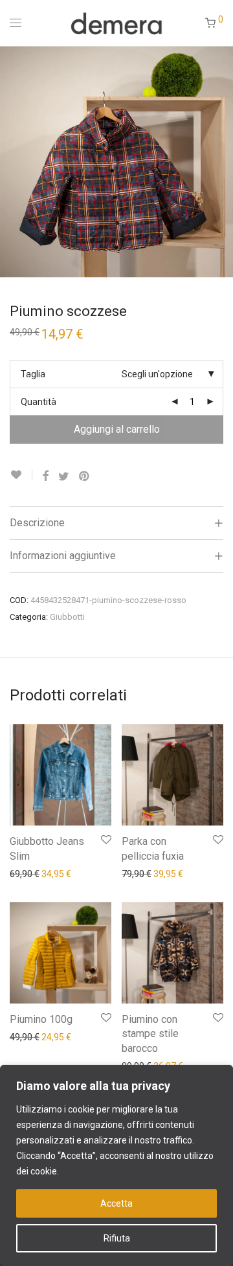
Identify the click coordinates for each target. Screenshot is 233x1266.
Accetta (116, 1203)
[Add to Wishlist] (21, 475)
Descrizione (37, 523)
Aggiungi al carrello (117, 429)
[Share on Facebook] (45, 476)
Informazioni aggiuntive (63, 555)
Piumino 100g (41, 1019)
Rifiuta (117, 1238)
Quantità (38, 402)
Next (221, 161)
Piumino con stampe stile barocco (150, 1033)
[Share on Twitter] (63, 476)
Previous (12, 161)
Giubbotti (67, 617)
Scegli (15, 873)
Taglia (33, 374)
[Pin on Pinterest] (85, 476)
